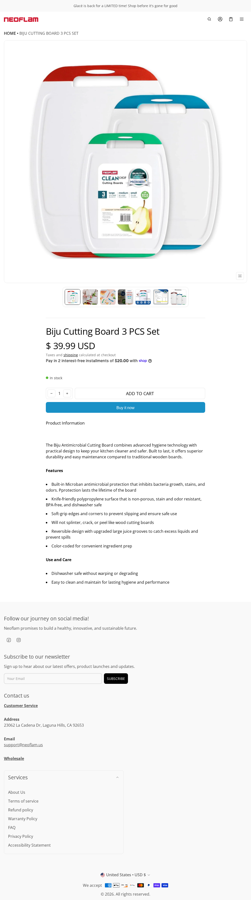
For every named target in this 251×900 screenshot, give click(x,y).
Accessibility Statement (29, 845)
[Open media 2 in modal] (125, 161)
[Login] (220, 19)
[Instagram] (19, 640)
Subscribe (116, 678)
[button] (209, 19)
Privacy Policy (20, 836)
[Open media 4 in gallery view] (125, 297)
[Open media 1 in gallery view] (72, 297)
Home (10, 33)
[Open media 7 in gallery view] (178, 297)
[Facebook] (9, 640)
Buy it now (125, 408)
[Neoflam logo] (21, 19)
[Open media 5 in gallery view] (143, 297)
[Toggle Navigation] (241, 19)
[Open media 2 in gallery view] (90, 297)
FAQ (11, 827)
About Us (16, 792)
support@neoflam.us (23, 744)
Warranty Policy (22, 818)
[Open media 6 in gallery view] (160, 297)
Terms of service (23, 801)
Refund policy (20, 810)
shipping (70, 355)
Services (18, 777)
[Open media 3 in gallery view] (107, 297)
